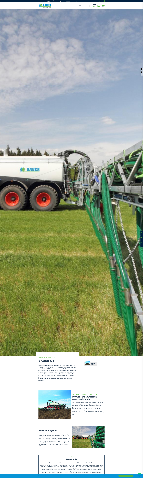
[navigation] (94, 1)
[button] (103, 5)
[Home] (45, 5)
